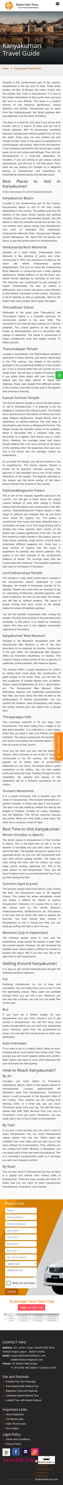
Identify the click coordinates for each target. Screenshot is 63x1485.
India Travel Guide (16, 1424)
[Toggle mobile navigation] (57, 4)
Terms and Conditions (18, 1439)
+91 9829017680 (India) (24, 1363)
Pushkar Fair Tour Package (20, 1381)
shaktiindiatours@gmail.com (27, 1359)
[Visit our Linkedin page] (25, 1451)
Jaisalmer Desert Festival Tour (22, 1395)
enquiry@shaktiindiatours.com (28, 1355)
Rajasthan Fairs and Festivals (21, 1391)
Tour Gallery (12, 1428)
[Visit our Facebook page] (16, 1451)
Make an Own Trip (31, 1307)
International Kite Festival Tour (22, 1386)
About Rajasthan (15, 1414)
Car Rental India (14, 1419)
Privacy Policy (13, 1444)
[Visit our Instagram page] (35, 1451)
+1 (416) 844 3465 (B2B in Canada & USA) (33, 1367)
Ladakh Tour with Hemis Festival (23, 1400)
